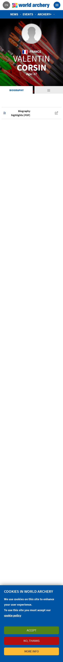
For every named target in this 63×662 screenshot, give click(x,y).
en (6, 5)
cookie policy (12, 615)
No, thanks (32, 641)
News (14, 14)
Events (28, 14)
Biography (16, 90)
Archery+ (45, 14)
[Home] (31, 5)
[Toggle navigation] (57, 5)
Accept (31, 630)
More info (31, 651)
